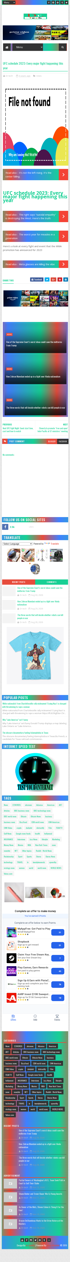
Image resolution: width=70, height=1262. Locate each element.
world (31, 868)
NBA (29, 845)
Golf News (8, 833)
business (48, 816)
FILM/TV (59, 827)
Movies (20, 845)
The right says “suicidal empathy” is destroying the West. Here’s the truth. (30, 216)
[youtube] (22, 1240)
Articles (7, 810)
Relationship (9, 856)
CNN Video (8, 827)
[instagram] (53, 2)
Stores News (50, 856)
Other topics (27, 850)
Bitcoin (23, 816)
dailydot (29, 827)
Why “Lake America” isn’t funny (15, 719)
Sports (29, 856)
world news (42, 868)
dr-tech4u (30, 1245)
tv (27, 862)
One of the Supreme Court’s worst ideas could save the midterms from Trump (34, 343)
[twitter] (66, 2)
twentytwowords (39, 862)
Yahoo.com (8, 873)
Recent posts (18, 582)
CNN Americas (54, 822)
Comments (51, 582)
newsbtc (7, 850)
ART (60, 805)
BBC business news (21, 810)
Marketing (56, 839)
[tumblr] (62, 2)
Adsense (39, 805)
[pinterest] (57, 2)
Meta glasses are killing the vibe (37, 264)
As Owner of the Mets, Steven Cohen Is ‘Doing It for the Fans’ (41, 1208)
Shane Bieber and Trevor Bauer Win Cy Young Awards (40, 1193)
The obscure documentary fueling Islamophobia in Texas (25, 732)
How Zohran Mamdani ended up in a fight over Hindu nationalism (33, 376)
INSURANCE (8, 839)
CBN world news (37, 822)
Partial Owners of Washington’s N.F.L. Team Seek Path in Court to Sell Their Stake (42, 1182)
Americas (51, 805)
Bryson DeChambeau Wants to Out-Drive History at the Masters (41, 1222)
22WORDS (16, 805)
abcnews (28, 805)
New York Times (41, 845)
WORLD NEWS (56, 868)
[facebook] (49, 2)
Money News (9, 845)
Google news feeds (23, 833)
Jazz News (33, 839)
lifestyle (45, 839)
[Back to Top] (49, 1240)
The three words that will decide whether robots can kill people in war (35, 407)
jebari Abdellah (53, 1245)
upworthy (52, 862)
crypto (19, 827)
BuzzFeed (23, 822)
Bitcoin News (36, 816)
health (37, 833)
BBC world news (10, 816)
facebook (63, 441)
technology (8, 862)
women (22, 868)
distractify (40, 827)
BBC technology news (42, 810)
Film (50, 827)
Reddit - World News (44, 850)
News (6, 805)
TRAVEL (20, 862)
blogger (52, 441)
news (39, 75)
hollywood (48, 833)
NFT (16, 850)
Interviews (21, 839)
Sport (20, 856)
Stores (38, 856)
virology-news (9, 868)
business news (9, 822)
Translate (55, 543)
